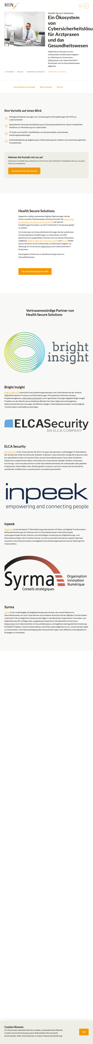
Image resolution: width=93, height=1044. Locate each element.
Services (20, 72)
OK (83, 1032)
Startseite (10, 72)
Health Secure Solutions (36, 72)
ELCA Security (45, 240)
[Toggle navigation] (86, 5)
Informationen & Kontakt (24, 87)
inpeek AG (8, 529)
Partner (60, 87)
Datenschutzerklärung (52, 1036)
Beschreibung (46, 87)
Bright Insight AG (11, 392)
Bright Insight (33, 240)
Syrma (64, 240)
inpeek (55, 240)
